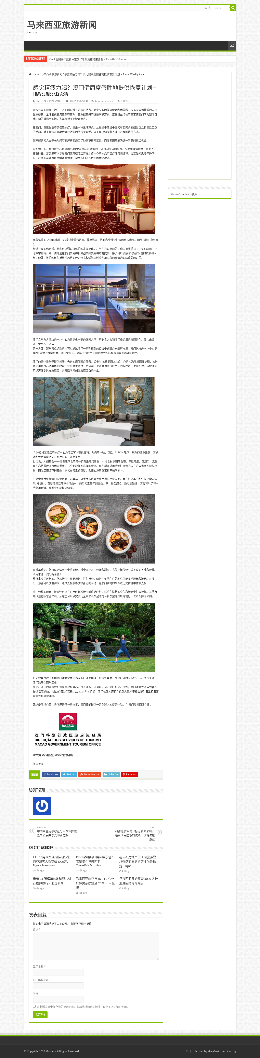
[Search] (233, 8)
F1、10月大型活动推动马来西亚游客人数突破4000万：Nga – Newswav (51, 861)
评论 (36, 929)
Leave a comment (104, 101)
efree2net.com (216, 1051)
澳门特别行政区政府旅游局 (57, 755)
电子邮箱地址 (42, 979)
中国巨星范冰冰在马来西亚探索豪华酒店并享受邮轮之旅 (57, 831)
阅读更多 (38, 763)
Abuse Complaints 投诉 (183, 194)
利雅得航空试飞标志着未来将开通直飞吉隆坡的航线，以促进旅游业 (135, 833)
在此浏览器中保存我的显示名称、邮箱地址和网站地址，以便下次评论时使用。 (83, 1006)
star (38, 101)
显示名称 (39, 966)
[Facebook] (209, 7)
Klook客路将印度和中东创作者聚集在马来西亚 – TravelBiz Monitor (88, 59)
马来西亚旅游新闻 (62, 25)
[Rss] (205, 7)
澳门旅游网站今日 (139, 704)
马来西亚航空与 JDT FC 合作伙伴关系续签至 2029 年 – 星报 (95, 883)
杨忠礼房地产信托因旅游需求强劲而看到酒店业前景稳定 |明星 (137, 861)
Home (35, 74)
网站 (35, 993)
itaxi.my (231, 1051)
